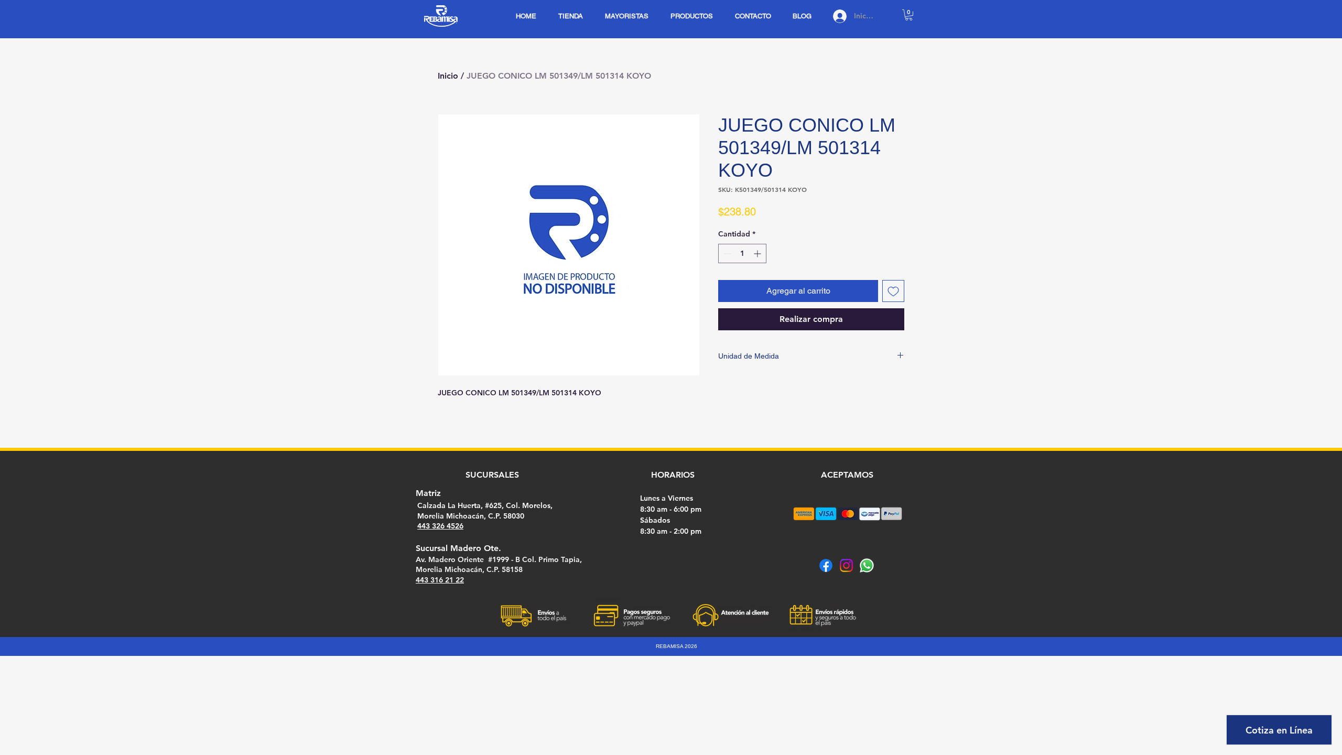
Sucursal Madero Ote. (458, 548)
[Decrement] (726, 253)
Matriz (428, 493)
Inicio (448, 76)
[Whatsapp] (866, 565)
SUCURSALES (492, 475)
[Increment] (758, 253)
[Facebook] (826, 565)
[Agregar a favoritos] (893, 291)
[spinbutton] (742, 253)
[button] (908, 14)
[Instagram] (846, 565)
